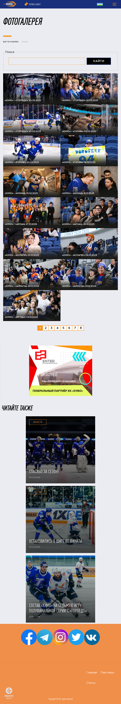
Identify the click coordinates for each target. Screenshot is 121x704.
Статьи (90, 683)
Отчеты (38, 491)
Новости (37, 422)
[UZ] (100, 4)
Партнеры (107, 672)
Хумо (37, 561)
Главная (91, 672)
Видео (25, 42)
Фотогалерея (10, 42)
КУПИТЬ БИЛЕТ (35, 4)
